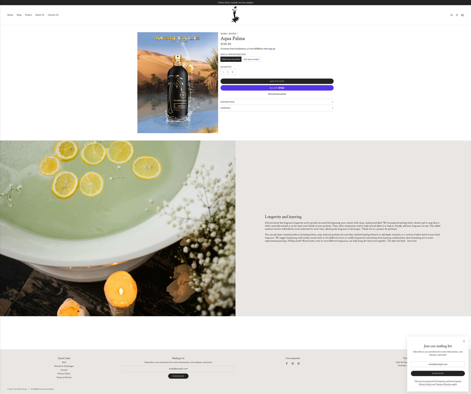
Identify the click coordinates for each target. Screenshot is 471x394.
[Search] (451, 15)
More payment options (277, 94)
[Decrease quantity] (223, 72)
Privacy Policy (425, 384)
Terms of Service (443, 384)
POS (32, 389)
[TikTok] (298, 363)
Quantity (226, 67)
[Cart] (462, 15)
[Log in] (457, 15)
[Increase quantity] (232, 72)
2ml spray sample (251, 59)
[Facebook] (286, 363)
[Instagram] (292, 363)
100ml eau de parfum (231, 59)
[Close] (464, 341)
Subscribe (178, 376)
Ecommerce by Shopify (46, 389)
